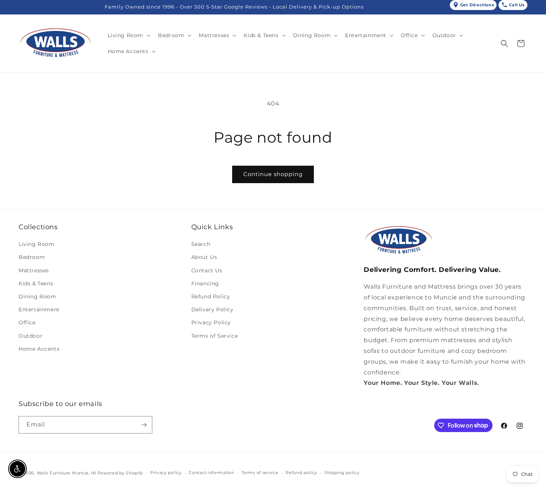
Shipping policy (342, 472)
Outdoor (30, 335)
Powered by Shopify (120, 473)
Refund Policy (210, 296)
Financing (205, 283)
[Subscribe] (144, 425)
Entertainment (39, 309)
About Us (204, 257)
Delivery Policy (212, 309)
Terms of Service (214, 335)
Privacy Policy (211, 322)
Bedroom (32, 257)
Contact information (211, 472)
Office (27, 322)
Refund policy (301, 472)
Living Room (37, 244)
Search (201, 244)
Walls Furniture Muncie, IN (66, 473)
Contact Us (206, 270)
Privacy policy (166, 472)
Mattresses (34, 270)
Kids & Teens (36, 283)
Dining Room (37, 296)
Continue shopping (273, 174)
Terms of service (259, 472)
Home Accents (39, 348)
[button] (128, 35)
